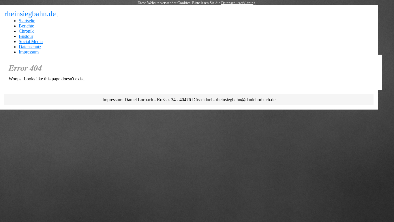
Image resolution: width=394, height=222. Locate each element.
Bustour (26, 36)
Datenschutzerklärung (238, 3)
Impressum (29, 51)
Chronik (26, 31)
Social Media (31, 41)
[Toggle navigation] (57, 16)
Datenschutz (30, 46)
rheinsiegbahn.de (30, 14)
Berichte (26, 25)
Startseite (27, 20)
